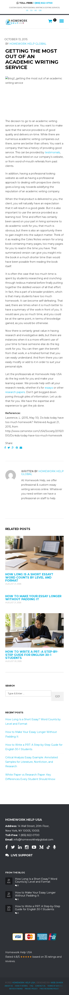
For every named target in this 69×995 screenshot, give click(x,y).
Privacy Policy (31, 989)
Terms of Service (55, 986)
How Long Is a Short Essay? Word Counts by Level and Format (29, 577)
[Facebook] (5, 447)
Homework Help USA (23, 982)
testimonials (52, 152)
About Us (9, 986)
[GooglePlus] (13, 447)
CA (31, 10)
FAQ (31, 986)
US (27, 10)
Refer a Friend (16, 989)
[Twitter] (9, 447)
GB (40, 10)
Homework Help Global (27, 43)
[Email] (21, 447)
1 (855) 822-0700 (43, 3)
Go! (57, 696)
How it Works (21, 986)
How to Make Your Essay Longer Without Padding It (33, 598)
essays (49, 387)
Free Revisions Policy (49, 989)
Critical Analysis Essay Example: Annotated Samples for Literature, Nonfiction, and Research (31, 762)
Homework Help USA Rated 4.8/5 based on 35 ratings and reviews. (33, 957)
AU (35, 10)
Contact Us (40, 986)
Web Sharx (57, 982)
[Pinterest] (17, 447)
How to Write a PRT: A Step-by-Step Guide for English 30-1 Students (31, 655)
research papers (15, 392)
